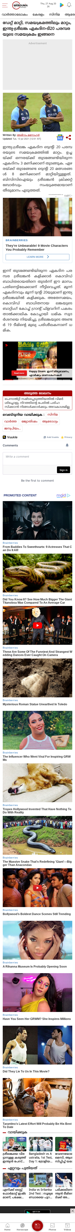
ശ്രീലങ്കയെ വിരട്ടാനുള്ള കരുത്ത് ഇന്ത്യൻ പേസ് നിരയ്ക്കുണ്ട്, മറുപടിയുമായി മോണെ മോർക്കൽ (14, 1158)
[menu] (5, 5)
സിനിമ (54, 15)
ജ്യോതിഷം (29, 422)
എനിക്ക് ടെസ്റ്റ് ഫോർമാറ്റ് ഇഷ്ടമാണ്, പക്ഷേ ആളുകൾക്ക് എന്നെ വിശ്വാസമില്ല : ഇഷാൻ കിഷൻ (14, 1194)
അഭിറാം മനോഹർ (28, 135)
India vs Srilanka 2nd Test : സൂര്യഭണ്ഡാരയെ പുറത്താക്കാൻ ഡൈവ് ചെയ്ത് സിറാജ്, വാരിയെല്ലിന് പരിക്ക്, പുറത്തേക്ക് (41, 1194)
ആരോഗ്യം (50, 422)
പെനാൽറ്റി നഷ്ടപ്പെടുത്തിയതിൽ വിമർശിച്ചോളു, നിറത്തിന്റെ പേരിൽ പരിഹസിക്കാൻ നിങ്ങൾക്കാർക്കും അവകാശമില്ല (37, 403)
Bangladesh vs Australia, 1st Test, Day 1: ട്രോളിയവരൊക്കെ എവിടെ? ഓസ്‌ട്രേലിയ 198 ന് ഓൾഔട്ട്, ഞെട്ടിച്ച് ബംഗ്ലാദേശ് (41, 1158)
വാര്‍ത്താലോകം (15, 15)
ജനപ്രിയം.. (12, 429)
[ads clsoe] (72, 1211)
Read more (19, 373)
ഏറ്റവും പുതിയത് (22, 1168)
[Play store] (62, 4)
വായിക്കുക (17, 1132)
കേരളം (38, 15)
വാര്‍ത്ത (10, 422)
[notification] (69, 4)
